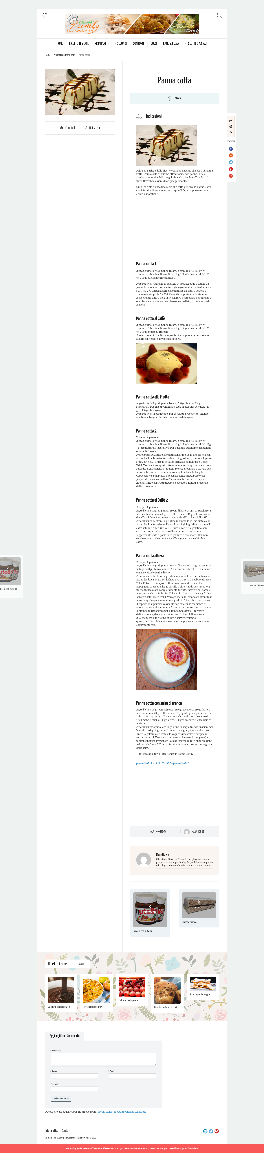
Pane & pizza (171, 43)
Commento (161, 831)
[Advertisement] (80, 159)
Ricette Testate (79, 43)
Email (111, 1071)
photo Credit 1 (144, 763)
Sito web (55, 1084)
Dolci (154, 43)
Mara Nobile (198, 831)
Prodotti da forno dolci (64, 55)
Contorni (138, 43)
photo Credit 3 (181, 763)
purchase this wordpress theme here (181, 1148)
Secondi (122, 43)
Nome (54, 1071)
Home (48, 55)
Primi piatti (101, 43)
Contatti (66, 1131)
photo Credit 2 (163, 763)
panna (81, 964)
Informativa (51, 1131)
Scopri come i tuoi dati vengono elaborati (122, 1111)
